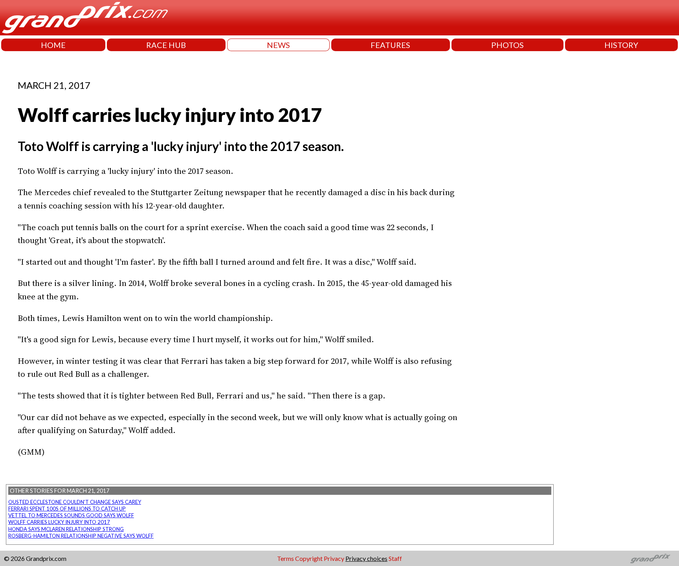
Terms (285, 558)
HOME (53, 45)
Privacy (334, 558)
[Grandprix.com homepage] (650, 558)
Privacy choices (366, 558)
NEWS (278, 45)
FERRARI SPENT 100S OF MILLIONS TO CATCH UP (67, 508)
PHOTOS (507, 45)
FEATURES (390, 45)
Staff (395, 558)
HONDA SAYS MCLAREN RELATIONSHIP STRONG (66, 529)
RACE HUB (166, 45)
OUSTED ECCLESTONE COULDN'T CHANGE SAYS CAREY (74, 502)
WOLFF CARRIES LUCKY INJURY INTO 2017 (59, 522)
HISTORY (621, 45)
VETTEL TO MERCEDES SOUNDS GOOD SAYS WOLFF (71, 515)
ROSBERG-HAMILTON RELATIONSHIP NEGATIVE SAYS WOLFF (81, 536)
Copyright (309, 558)
